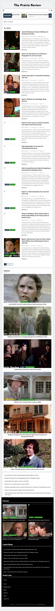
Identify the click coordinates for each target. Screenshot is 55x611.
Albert (30, 535)
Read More (24, 49)
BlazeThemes (42, 604)
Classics (31, 302)
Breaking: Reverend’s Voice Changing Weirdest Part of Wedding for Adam (27, 337)
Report (22, 432)
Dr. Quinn (12, 48)
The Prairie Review (27, 5)
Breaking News (24, 302)
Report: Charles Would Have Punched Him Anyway (16, 572)
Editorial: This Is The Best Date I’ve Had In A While (27, 402)
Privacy (5, 580)
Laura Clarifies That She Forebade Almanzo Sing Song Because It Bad (27, 304)
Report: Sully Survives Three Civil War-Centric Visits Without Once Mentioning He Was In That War (36, 241)
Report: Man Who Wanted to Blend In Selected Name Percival (27, 469)
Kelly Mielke (25, 36)
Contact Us (6, 599)
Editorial (22, 400)
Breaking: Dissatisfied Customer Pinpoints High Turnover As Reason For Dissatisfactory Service (28, 487)
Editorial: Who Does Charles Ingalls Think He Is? (39, 520)
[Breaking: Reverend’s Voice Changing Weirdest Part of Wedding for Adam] (14, 16)
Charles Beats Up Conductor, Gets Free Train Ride (27, 369)
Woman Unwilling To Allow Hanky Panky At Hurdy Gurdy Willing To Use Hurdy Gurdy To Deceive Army (35, 215)
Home (5, 584)
